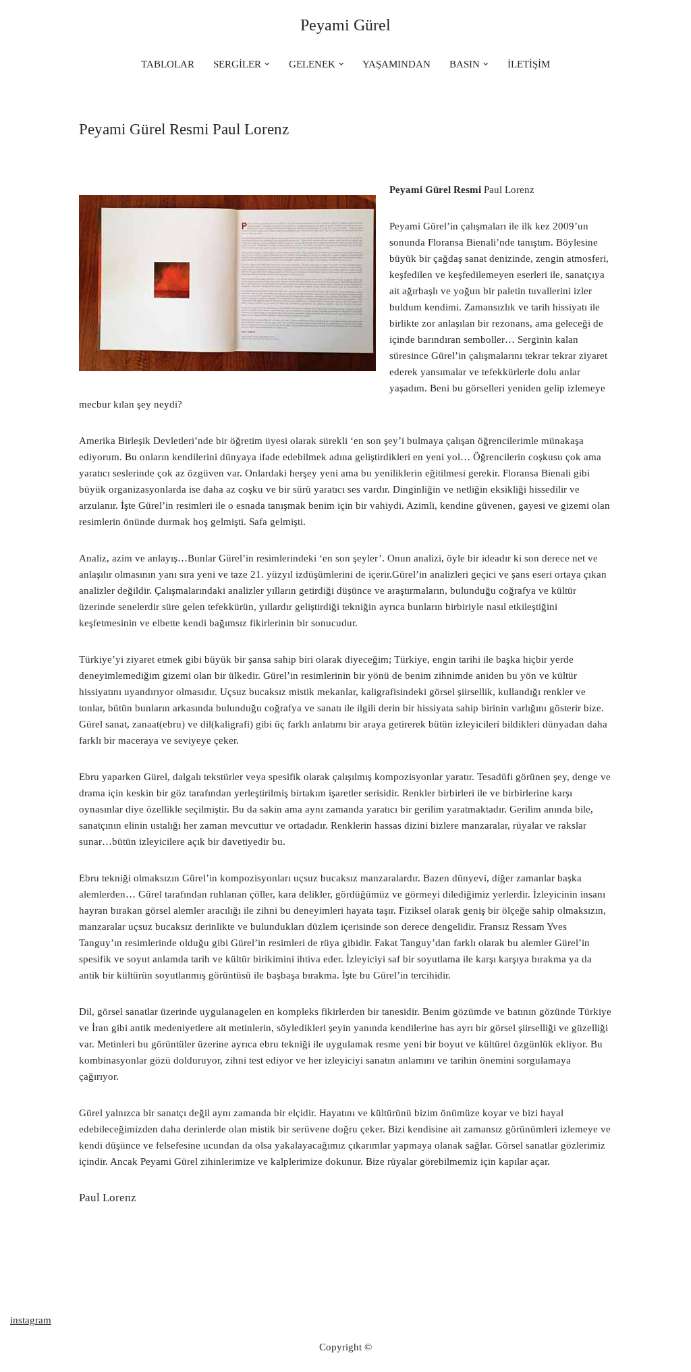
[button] (267, 64)
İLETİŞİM (528, 64)
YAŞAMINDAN (396, 64)
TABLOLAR (167, 64)
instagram (30, 1320)
